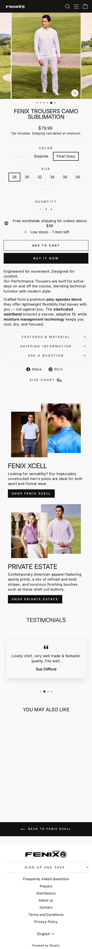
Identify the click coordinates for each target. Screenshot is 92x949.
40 (46, 189)
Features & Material (46, 337)
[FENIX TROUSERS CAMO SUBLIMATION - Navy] (14, 796)
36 (65, 177)
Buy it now (46, 258)
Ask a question (46, 355)
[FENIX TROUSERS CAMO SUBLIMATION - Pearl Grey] (24, 796)
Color (46, 148)
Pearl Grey (66, 156)
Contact (46, 907)
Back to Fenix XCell (49, 828)
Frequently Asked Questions (46, 879)
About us (46, 900)
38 (77, 177)
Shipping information (46, 346)
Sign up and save (45, 867)
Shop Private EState (35, 599)
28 (14, 177)
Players (46, 886)
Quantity (46, 201)
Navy (21, 156)
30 (27, 177)
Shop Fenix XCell (31, 493)
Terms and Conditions (46, 915)
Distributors (46, 893)
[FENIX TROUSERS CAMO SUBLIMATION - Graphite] (19, 796)
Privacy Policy (46, 922)
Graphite (41, 156)
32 (39, 177)
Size (46, 169)
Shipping (38, 133)
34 (52, 177)
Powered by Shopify (46, 945)
